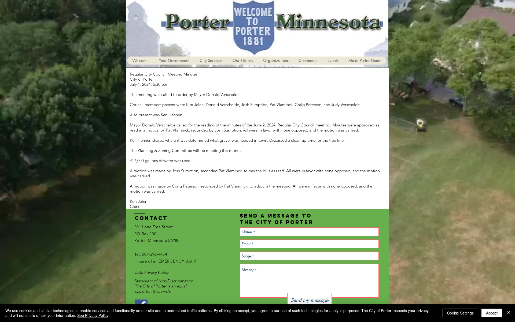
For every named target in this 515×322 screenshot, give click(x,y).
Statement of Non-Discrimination (164, 280)
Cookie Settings (460, 313)
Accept (492, 313)
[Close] (508, 313)
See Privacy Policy (92, 315)
